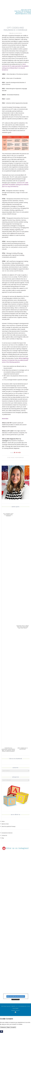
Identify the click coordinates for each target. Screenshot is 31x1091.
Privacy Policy (15, 1001)
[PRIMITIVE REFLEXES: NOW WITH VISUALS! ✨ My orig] (15, 926)
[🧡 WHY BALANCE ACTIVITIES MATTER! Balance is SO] (15, 944)
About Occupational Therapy (10, 822)
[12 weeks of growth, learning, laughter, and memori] (15, 981)
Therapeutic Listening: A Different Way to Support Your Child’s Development (8, 747)
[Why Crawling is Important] (22, 743)
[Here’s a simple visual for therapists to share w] (15, 853)
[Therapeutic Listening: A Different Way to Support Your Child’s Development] (8, 743)
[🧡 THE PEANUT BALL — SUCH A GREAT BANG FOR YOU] (15, 962)
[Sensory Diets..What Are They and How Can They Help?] (22, 621)
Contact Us (5, 830)
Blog (3, 832)
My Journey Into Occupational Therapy (8, 512)
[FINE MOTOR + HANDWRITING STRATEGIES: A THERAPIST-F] (15, 889)
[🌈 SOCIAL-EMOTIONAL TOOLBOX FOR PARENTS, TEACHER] (15, 908)
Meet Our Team (6, 820)
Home (3, 818)
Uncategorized (19, 456)
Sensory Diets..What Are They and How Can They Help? (23, 624)
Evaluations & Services (8, 828)
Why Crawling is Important (23, 746)
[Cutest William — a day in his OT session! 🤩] (15, 871)
